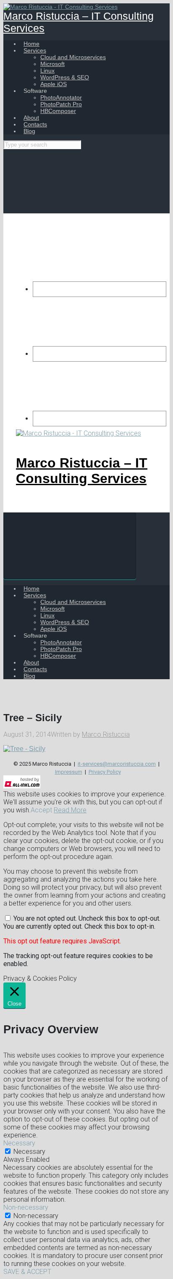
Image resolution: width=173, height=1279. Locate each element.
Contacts (35, 124)
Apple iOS (53, 84)
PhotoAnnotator (61, 97)
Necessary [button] (19, 1143)
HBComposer (58, 111)
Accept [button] (41, 810)
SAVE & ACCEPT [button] (27, 1272)
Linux (47, 70)
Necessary (29, 1152)
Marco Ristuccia (106, 734)
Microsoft (52, 63)
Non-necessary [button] (25, 1207)
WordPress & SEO (64, 77)
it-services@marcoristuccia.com (117, 764)
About (31, 117)
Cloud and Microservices (73, 57)
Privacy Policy (105, 772)
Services (35, 50)
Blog (29, 131)
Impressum (68, 772)
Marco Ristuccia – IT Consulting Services (81, 470)
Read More (70, 810)
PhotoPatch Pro (61, 104)
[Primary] (69, 545)
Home (31, 43)
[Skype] (99, 354)
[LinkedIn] (99, 418)
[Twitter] (99, 289)
